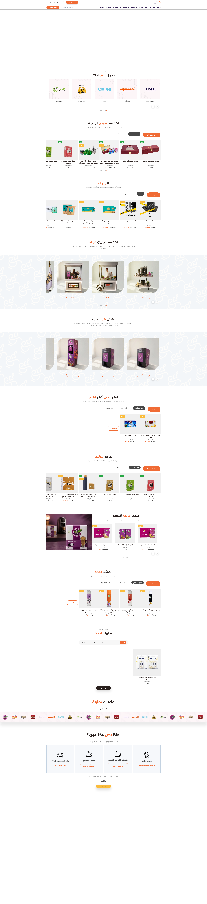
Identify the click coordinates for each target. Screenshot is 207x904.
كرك (146, 7)
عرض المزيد (103, 687)
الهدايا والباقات (134, 7)
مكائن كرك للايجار (117, 7)
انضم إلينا (103, 786)
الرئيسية (159, 7)
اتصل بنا (102, 7)
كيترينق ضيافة (126, 7)
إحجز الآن (143, 297)
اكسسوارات (108, 7)
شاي (150, 7)
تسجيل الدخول (72, 2)
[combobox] (56, 2)
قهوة (153, 7)
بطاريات (141, 7)
